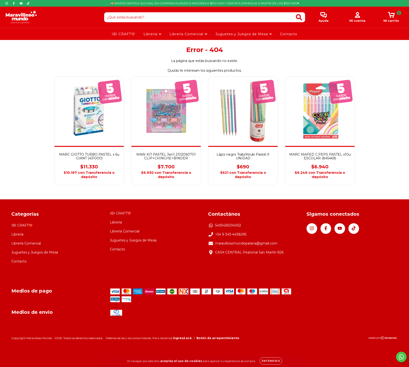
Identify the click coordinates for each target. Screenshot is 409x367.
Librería (151, 34)
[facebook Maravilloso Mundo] (14, 3)
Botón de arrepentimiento (217, 338)
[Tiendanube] (383, 338)
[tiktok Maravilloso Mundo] (28, 3)
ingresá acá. (182, 338)
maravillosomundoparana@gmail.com (246, 243)
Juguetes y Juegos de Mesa (242, 34)
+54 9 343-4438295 (230, 234)
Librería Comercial (186, 34)
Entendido (271, 361)
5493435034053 (228, 225)
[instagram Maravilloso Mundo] (7, 3)
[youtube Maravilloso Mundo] (21, 3)
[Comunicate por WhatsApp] (401, 357)
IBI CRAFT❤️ (123, 34)
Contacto (288, 34)
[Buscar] (299, 17)
